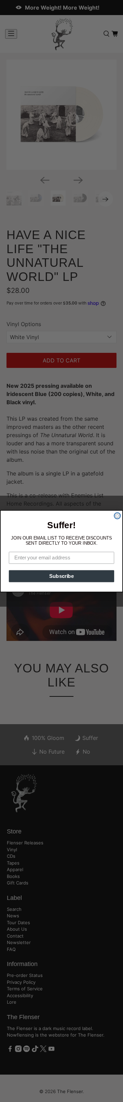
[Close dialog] (117, 515)
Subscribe (61, 576)
